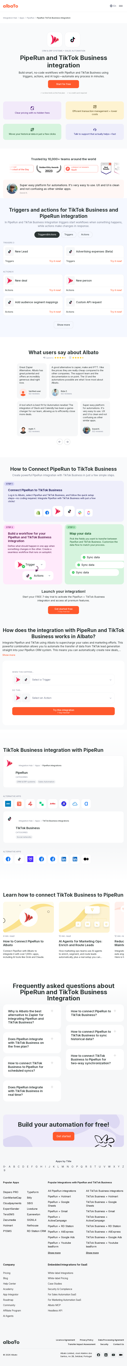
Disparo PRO (10, 1192)
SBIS (30, 1203)
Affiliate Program (12, 1310)
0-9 (4, 1168)
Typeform (33, 1192)
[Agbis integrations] (53, 804)
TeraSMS (8, 1214)
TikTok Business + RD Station (103, 1226)
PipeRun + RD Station (61, 1226)
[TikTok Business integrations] (19, 859)
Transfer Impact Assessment (81, 1344)
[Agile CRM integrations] (75, 804)
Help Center (9, 1283)
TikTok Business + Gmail (100, 1211)
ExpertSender (11, 1208)
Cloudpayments (12, 1203)
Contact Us (118, 1344)
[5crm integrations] (41, 804)
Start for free (63, 84)
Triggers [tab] (68, 234)
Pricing (6, 1273)
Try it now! (55, 261)
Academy (8, 1289)
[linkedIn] (106, 1355)
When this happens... (23, 672)
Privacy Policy (86, 1340)
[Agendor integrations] (64, 804)
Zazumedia (9, 1219)
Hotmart (8, 1225)
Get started (64, 1136)
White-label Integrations (60, 1273)
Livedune (32, 1208)
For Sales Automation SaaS (62, 1294)
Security (104, 1344)
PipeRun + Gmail (58, 1211)
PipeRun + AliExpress (60, 1231)
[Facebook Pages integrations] (53, 859)
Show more (63, 324)
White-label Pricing (58, 1278)
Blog (5, 1278)
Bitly (29, 1197)
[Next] (67, 442)
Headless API (55, 1310)
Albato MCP (54, 1305)
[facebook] (98, 1355)
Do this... (17, 690)
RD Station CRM (36, 1231)
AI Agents (8, 1316)
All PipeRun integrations (62, 1190)
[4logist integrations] (30, 804)
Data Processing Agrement (111, 1340)
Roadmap (8, 1299)
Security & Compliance (60, 1289)
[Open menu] (121, 6)
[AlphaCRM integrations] (86, 804)
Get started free (63, 610)
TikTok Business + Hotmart (102, 1196)
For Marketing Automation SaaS (64, 1299)
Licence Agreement (65, 1340)
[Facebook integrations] (8, 859)
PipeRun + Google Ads (61, 1237)
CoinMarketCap (12, 1197)
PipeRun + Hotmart (59, 1196)
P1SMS (7, 1231)
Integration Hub (10, 18)
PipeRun (30, 18)
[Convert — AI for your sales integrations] (30, 859)
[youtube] (113, 1355)
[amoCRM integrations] (8, 804)
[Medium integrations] (86, 859)
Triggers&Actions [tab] (47, 234)
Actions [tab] (85, 234)
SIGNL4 (31, 1219)
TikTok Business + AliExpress (103, 1231)
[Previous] (60, 442)
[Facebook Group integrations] (41, 859)
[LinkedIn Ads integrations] (75, 859)
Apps (22, 18)
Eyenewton (33, 1214)
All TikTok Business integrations (104, 1190)
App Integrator (10, 1294)
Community (9, 1305)
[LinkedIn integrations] (64, 859)
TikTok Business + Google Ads (104, 1237)
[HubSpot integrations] (19, 804)
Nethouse (32, 1225)
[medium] (121, 1355)
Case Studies (55, 1283)
